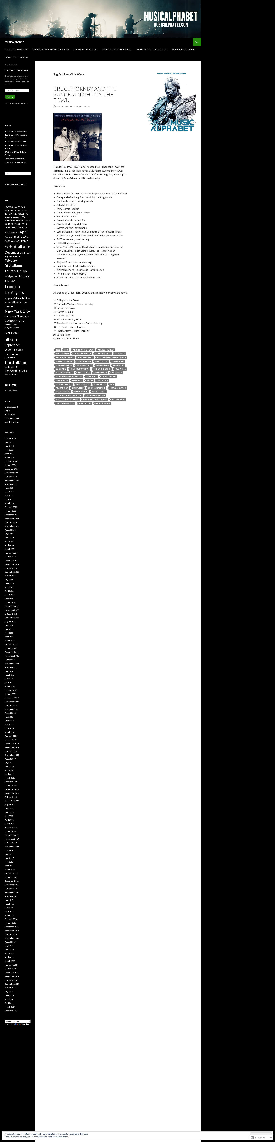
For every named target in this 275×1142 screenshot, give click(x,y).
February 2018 (11, 827)
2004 (12, 217)
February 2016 (11, 919)
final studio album (80, 369)
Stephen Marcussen (95, 396)
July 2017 (9, 854)
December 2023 (12, 560)
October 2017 (11, 843)
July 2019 (9, 762)
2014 (18, 224)
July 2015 (9, 946)
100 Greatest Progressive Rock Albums (51, 49)
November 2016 (12, 885)
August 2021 (10, 667)
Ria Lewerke (77, 388)
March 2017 (10, 869)
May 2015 (9, 953)
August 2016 (10, 896)
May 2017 (9, 862)
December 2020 (12, 698)
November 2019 (12, 747)
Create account (11, 407)
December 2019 (12, 743)
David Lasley (118, 361)
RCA (112, 384)
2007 (7, 220)
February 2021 (11, 690)
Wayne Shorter (102, 403)
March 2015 (10, 961)
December (12, 252)
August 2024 (10, 530)
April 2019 (9, 774)
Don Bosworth (84, 365)
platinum (21, 321)
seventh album (14, 349)
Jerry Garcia (84, 373)
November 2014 (12, 976)
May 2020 (9, 724)
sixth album (12, 354)
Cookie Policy (62, 1136)
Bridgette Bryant (65, 357)
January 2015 (10, 968)
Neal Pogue (102, 380)
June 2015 (9, 949)
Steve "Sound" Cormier (67, 399)
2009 (17, 220)
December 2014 (12, 972)
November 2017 (12, 839)
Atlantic (8, 237)
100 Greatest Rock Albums (85, 49)
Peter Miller (100, 384)
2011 (27, 220)
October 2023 (11, 568)
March (19, 298)
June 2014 (9, 995)
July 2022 (9, 625)
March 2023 (10, 595)
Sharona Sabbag (118, 388)
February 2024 (11, 553)
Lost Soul (77, 380)
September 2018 (12, 801)
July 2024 (9, 534)
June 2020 (9, 720)
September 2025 (12, 480)
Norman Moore (63, 384)
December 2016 (12, 881)
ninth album (10, 316)
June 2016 (9, 904)
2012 (8, 224)
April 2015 (9, 957)
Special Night (99, 392)
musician (9, 303)
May (27, 298)
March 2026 (10, 457)
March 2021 (10, 686)
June (12, 280)
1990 (66, 350)
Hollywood (11, 276)
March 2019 (10, 778)
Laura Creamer (109, 376)
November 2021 (12, 656)
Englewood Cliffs (13, 256)
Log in (7, 410)
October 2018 (11, 797)
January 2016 (10, 923)
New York (10, 306)
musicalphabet (14, 42)
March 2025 (10, 503)
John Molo (91, 376)
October (11, 321)
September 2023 (12, 572)
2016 (8, 227)
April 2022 (9, 637)
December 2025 (12, 469)
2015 (24, 224)
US (16, 367)
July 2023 (9, 579)
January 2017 (10, 877)
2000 (21, 214)
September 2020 (12, 709)
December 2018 (12, 789)
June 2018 (9, 812)
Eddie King (61, 369)
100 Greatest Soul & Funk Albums (117, 49)
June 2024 (9, 537)
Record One (62, 388)
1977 (17, 214)
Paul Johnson (82, 384)
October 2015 (11, 934)
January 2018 (10, 831)
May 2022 (9, 633)
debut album (17, 246)
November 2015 (12, 930)
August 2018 (10, 804)
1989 (58, 350)
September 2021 (12, 663)
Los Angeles (62, 380)
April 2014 (9, 1003)
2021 (12, 232)
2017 (14, 227)
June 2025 (9, 492)
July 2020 (9, 717)
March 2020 (10, 732)
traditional (9, 367)
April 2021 (9, 682)
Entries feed (10, 414)
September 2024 (12, 526)
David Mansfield (64, 365)
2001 (25, 214)
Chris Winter (101, 361)
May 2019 (9, 770)
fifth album (13, 265)
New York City (17, 311)
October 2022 (11, 614)
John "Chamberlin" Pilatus (69, 376)
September (12, 345)
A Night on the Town (83, 350)
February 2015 (11, 965)
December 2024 (12, 514)
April (23, 232)
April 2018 (9, 820)
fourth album (16, 270)
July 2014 (9, 991)
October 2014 (11, 980)
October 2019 (11, 751)
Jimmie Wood (100, 373)
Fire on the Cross (102, 369)
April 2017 (9, 865)
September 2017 (12, 846)
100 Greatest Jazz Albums (16, 49)
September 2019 (12, 755)
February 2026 (11, 461)
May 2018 (9, 816)
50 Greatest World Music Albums (152, 49)
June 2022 (9, 629)
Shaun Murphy (63, 392)
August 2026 (10, 438)
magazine (9, 298)
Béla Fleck (120, 354)
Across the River (106, 350)
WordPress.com (12, 422)
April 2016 (9, 911)
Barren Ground (102, 354)
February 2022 (11, 644)
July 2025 (9, 488)
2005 (17, 217)
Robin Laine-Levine (96, 388)
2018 (19, 228)
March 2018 (10, 823)
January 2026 (10, 465)
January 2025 (10, 511)
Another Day (62, 354)
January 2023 (10, 602)
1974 (24, 210)
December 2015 (12, 926)
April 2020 (9, 728)
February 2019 (11, 782)
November (23, 316)
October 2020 (11, 705)
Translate (25, 1024)
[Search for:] (18, 173)
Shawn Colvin (81, 392)
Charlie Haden (84, 361)
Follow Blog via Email (16, 70)
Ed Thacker (118, 365)
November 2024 (12, 518)
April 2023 (9, 591)
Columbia (22, 241)
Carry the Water (64, 361)
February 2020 (11, 736)
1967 (7, 207)
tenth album (10, 357)
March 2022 (10, 640)
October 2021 (11, 659)
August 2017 (10, 850)
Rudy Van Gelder (12, 328)
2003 (7, 217)
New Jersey (20, 302)
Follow (10, 97)
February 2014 (11, 1010)
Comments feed (12, 418)
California (10, 241)
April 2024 (9, 545)
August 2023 (10, 575)
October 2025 (11, 476)
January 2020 (10, 740)
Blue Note (25, 237)
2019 (24, 227)
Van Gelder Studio (16, 370)
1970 (22, 206)
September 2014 (12, 984)
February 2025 (11, 507)
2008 (12, 220)
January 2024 (10, 556)
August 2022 (10, 621)
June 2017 (9, 858)
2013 (13, 224)
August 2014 (10, 988)
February (11, 260)
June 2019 (9, 766)
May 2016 (9, 907)
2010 (22, 220)
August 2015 (10, 942)
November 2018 (12, 793)
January (24, 276)
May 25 (90, 380)
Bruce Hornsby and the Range (111, 357)
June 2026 (9, 446)
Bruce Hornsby (85, 357)
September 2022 (12, 617)
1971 (8, 210)
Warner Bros (11, 374)
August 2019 (10, 759)
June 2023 (9, 583)
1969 (16, 207)
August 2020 (10, 713)
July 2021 (9, 671)
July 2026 (9, 442)
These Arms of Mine (65, 403)
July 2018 (9, 808)
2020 (7, 232)
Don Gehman (102, 365)
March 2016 (10, 915)
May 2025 (9, 495)
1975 (7, 214)
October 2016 (11, 888)
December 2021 (12, 652)
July (7, 280)
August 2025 (10, 484)
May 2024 (9, 541)
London (12, 286)
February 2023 (11, 598)
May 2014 (9, 999)
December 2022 (12, 606)
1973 (18, 210)
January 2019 (10, 785)
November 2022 (12, 610)
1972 (13, 210)
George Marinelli (64, 373)
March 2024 (10, 549)
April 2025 (9, 499)
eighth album (25, 253)
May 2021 (9, 679)
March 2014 (10, 1007)
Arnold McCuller (82, 354)
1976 (12, 214)
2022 (17, 232)
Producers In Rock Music (16, 57)
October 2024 (11, 522)
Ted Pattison (118, 399)
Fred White (120, 369)
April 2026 (9, 453)
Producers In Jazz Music (183, 49)
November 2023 (12, 564)
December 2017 (12, 835)
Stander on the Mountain (68, 396)
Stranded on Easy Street (95, 399)
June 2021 (9, 675)
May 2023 (9, 587)
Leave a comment (81, 106)
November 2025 (12, 472)
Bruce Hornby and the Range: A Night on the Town (84, 94)
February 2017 (11, 873)
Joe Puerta (116, 373)
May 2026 (9, 450)
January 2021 (10, 694)
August (16, 236)
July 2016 (9, 900)
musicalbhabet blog (15, 184)
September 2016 (12, 892)
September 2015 (12, 938)
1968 (11, 207)
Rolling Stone (11, 324)
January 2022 (10, 648)
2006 (22, 217)
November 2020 (12, 701)
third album (85, 403)
